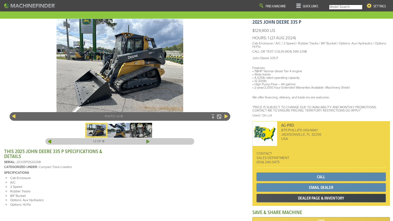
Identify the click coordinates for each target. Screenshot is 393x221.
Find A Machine (276, 6)
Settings (379, 6)
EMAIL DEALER (321, 187)
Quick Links (310, 6)
